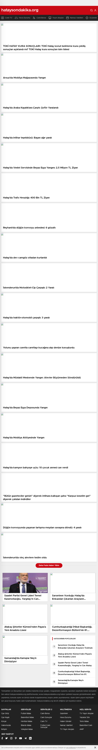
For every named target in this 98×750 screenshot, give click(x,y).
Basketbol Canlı (86, 725)
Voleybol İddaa (27, 729)
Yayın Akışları (58, 18)
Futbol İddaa (26, 713)
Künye (3, 721)
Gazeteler (64, 713)
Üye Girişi (5, 713)
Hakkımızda (6, 725)
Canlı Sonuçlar (46, 717)
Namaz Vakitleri (76, 18)
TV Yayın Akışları (67, 729)
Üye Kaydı (5, 717)
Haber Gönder (65, 721)
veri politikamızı (71, 747)
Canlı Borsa (41, 18)
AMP (82, 729)
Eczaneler (94, 18)
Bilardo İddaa (26, 725)
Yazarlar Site (85, 717)
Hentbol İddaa (26, 721)
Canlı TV (8, 18)
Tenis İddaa (84, 721)
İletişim (4, 729)
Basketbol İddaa (27, 717)
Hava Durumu (24, 18)
